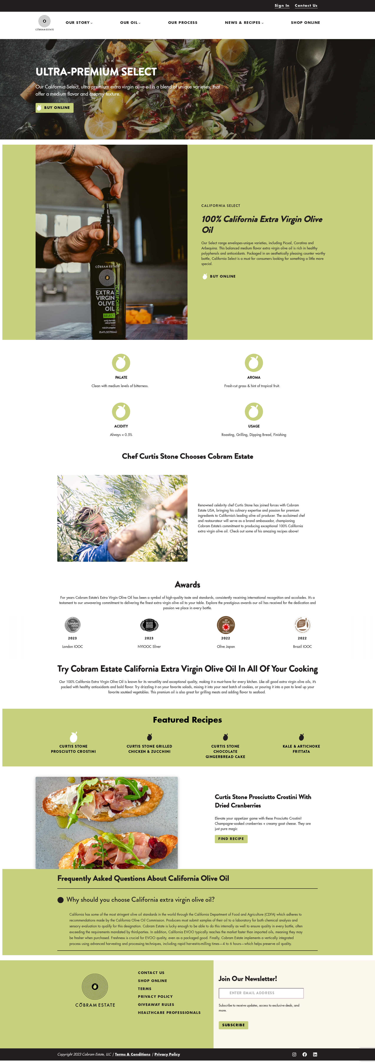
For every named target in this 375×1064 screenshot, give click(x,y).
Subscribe (233, 1025)
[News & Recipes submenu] (263, 23)
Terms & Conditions (132, 1054)
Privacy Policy (167, 1054)
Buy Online (57, 108)
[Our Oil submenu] (139, 23)
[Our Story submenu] (91, 23)
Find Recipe (231, 839)
